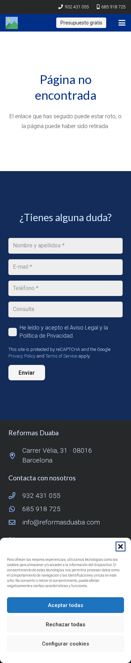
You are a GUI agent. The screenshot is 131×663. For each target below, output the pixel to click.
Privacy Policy (21, 356)
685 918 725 (41, 509)
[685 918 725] (15, 509)
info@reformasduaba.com (61, 522)
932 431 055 (41, 496)
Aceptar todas (65, 605)
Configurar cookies (65, 644)
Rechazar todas (65, 624)
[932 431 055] (15, 495)
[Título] (12, 23)
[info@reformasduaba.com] (15, 522)
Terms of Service (61, 356)
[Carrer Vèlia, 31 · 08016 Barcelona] (15, 455)
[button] (120, 546)
